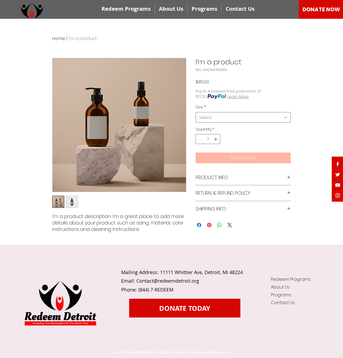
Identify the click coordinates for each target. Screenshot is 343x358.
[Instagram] (338, 195)
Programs (281, 295)
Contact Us (283, 303)
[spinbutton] (208, 139)
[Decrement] (199, 139)
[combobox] (243, 117)
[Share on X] (229, 225)
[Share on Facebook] (199, 225)
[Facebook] (338, 164)
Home (58, 38)
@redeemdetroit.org (176, 281)
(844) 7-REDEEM (155, 289)
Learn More (238, 96)
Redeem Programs (288, 279)
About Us (280, 287)
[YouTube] (338, 185)
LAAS (224, 351)
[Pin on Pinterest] (209, 225)
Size (201, 107)
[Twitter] (338, 175)
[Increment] (216, 139)
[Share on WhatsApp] (219, 225)
